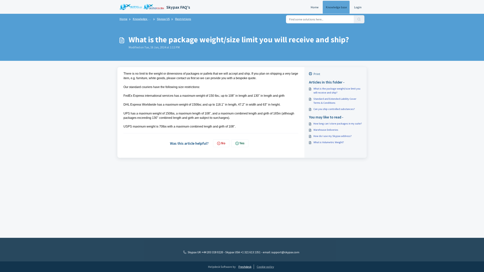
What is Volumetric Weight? (328, 142)
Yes (242, 143)
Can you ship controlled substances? (334, 109)
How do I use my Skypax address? (332, 136)
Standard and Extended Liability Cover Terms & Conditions (334, 100)
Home (315, 7)
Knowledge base (336, 7)
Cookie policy (265, 267)
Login (357, 7)
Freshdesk (244, 267)
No (223, 143)
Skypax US (163, 19)
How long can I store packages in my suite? (337, 123)
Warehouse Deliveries (325, 129)
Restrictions (183, 19)
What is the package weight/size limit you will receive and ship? (336, 90)
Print (316, 74)
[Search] (359, 19)
